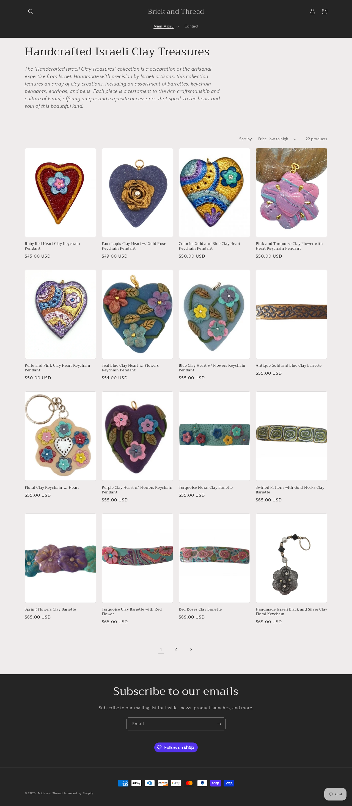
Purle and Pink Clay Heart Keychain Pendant (57, 368)
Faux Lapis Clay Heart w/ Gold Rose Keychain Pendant (134, 246)
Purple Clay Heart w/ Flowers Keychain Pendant (137, 490)
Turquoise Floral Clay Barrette (206, 487)
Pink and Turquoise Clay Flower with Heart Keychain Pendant (289, 246)
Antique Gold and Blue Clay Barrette (289, 365)
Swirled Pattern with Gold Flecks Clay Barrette (290, 490)
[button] (31, 11)
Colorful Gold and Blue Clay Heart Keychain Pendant (210, 246)
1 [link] (161, 649)
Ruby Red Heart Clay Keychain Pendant (52, 246)
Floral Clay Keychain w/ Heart (52, 487)
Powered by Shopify (79, 793)
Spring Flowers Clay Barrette (50, 609)
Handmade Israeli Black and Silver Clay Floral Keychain (291, 612)
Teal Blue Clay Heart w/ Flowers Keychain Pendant (130, 368)
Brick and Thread (50, 793)
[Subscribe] (219, 723)
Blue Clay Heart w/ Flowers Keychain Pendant (212, 368)
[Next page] (191, 650)
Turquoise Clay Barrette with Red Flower (132, 612)
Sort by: (246, 139)
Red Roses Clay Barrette (200, 609)
